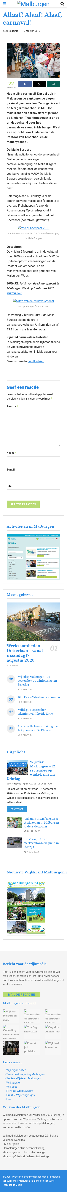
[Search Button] (62, 4)
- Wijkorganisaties (15, 1070)
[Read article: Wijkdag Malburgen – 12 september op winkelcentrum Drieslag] (17, 767)
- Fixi (8, 1099)
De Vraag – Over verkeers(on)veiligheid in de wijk (41, 843)
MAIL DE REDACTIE (21, 994)
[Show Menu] (4, 4)
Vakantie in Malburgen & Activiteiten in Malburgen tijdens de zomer (41, 822)
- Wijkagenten (13, 1082)
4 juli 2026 (32, 851)
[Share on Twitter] (39, 84)
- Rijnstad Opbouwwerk (19, 1090)
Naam (11, 453)
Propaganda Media (12, 1185)
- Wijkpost (11, 1086)
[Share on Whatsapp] (53, 84)
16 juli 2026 (33, 831)
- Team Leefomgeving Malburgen (24, 1074)
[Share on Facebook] (25, 84)
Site (9, 486)
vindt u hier (14, 293)
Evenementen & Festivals (18, 764)
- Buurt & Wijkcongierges (20, 1095)
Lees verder (18, 809)
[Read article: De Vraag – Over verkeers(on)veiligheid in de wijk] (14, 842)
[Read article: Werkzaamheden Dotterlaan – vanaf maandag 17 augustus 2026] (33, 621)
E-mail (12, 469)
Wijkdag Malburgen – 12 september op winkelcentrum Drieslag (37, 680)
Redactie (13, 30)
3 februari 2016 (32, 30)
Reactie (12, 406)
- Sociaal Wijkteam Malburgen (23, 1078)
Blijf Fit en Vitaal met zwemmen (39, 697)
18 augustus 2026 (35, 783)
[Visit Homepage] (33, 4)
